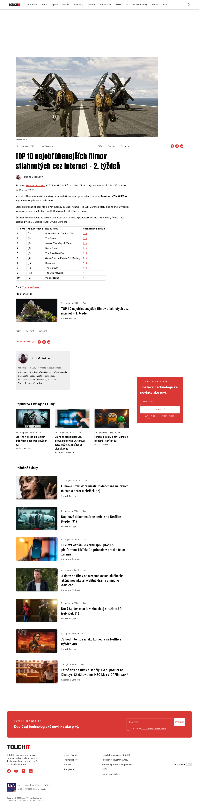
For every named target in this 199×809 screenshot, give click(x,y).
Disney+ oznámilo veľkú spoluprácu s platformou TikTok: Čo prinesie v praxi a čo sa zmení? (93, 549)
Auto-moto (105, 4)
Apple (55, 4)
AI (127, 4)
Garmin (65, 4)
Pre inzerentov (71, 760)
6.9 (85, 277)
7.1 (85, 248)
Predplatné (69, 769)
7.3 (85, 238)
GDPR (104, 769)
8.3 (85, 272)
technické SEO (14, 801)
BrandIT (67, 764)
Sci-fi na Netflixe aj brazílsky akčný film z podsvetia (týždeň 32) (31, 440)
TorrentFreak (35, 185)
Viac (164, 4)
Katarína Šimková (64, 452)
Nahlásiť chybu (24, 342)
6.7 (85, 253)
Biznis (155, 4)
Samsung (78, 4)
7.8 (85, 233)
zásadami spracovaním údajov (153, 729)
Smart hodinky (140, 4)
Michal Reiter (33, 176)
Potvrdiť (160, 409)
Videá (44, 4)
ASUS (118, 4)
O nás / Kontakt (71, 755)
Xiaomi (91, 4)
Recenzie (32, 4)
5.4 (85, 268)
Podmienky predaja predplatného (117, 764)
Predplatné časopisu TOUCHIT (116, 755)
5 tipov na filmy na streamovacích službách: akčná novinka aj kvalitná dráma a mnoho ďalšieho (92, 580)
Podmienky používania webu (115, 760)
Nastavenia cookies (111, 774)
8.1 (85, 243)
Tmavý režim (179, 764)
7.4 (85, 258)
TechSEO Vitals (38, 801)
